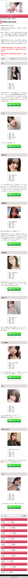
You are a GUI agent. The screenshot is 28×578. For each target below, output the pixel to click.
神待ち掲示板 (14, 576)
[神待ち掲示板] (14, 7)
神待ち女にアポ (14, 104)
